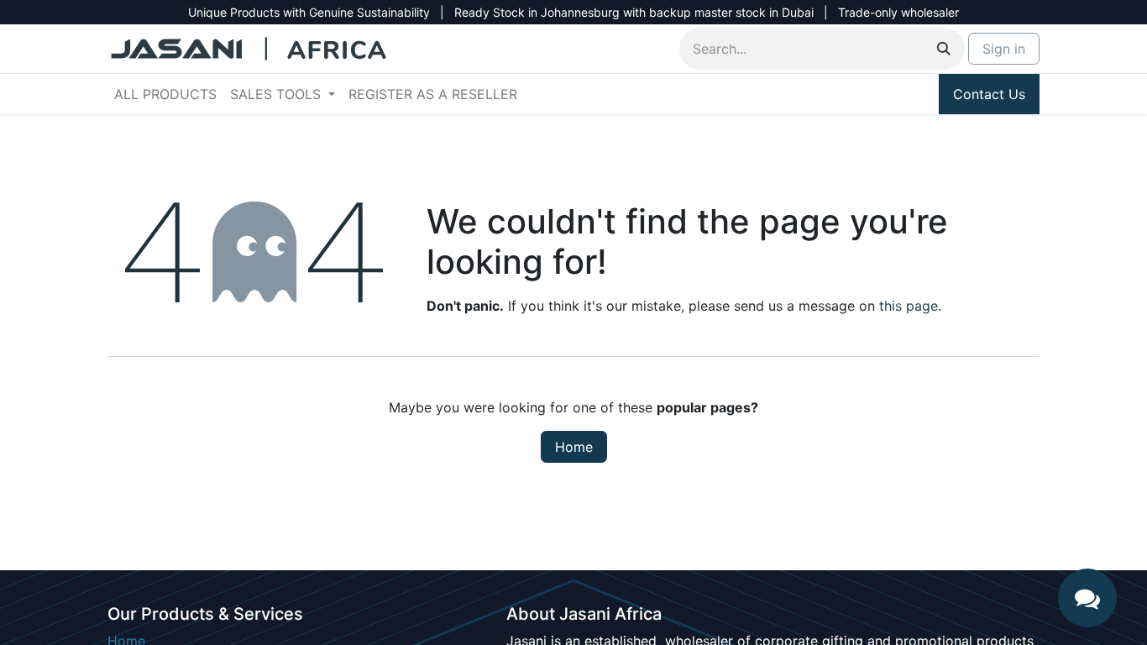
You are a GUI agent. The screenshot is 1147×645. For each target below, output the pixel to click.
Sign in (1003, 48)
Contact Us (989, 94)
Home (574, 446)
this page (908, 305)
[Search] (944, 49)
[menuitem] (165, 94)
